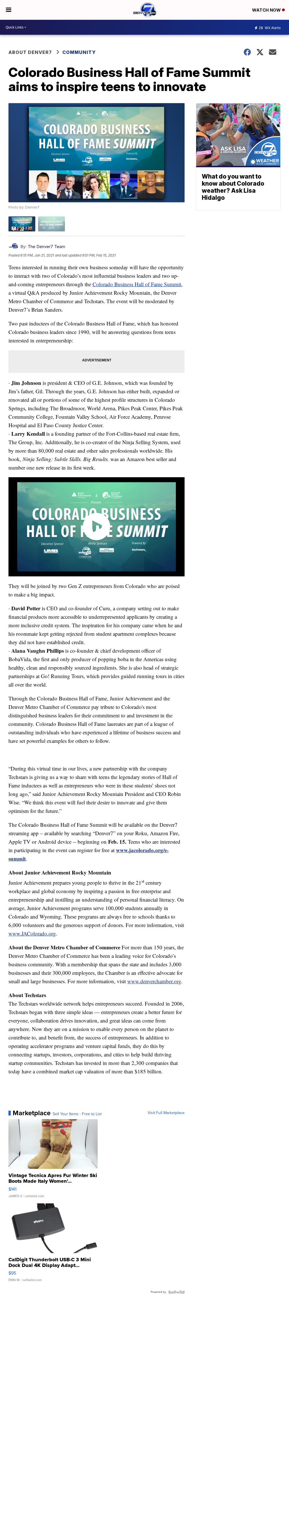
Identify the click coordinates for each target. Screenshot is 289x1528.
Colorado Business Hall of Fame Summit (137, 284)
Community (79, 52)
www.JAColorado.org (32, 933)
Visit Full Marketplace (166, 1113)
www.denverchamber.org (154, 981)
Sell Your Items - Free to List (77, 1114)
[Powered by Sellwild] (176, 1292)
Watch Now (267, 10)
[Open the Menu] (8, 10)
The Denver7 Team (46, 246)
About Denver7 (30, 52)
